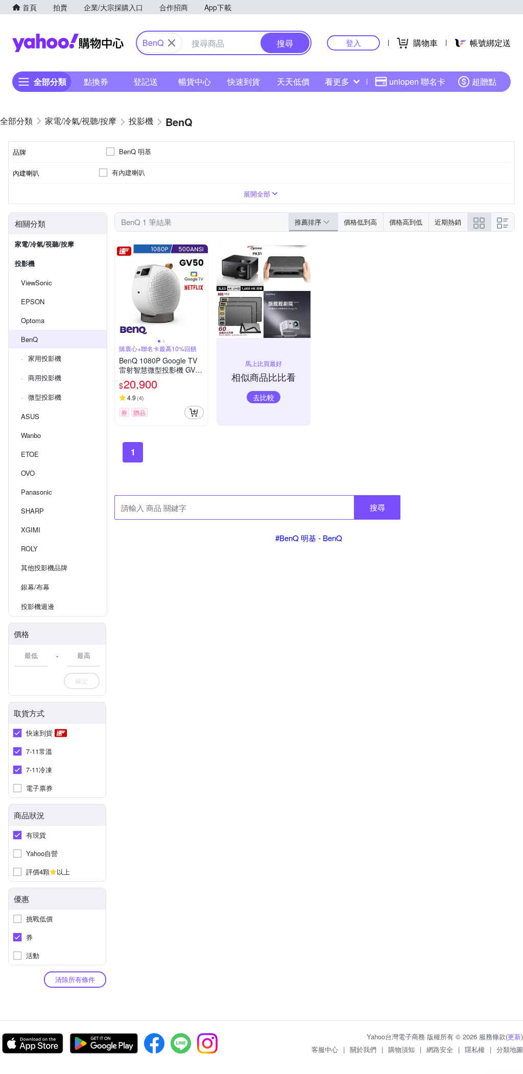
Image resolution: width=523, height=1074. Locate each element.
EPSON (32, 301)
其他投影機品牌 (44, 567)
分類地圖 (509, 1049)
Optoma (32, 320)
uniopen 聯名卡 (417, 81)
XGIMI (30, 529)
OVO (28, 473)
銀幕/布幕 (35, 587)
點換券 (96, 81)
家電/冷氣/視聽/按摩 (44, 244)
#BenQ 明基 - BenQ (308, 537)
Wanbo (31, 435)
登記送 (145, 81)
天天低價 (293, 81)
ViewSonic (36, 282)
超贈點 (484, 81)
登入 (353, 42)
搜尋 (377, 507)
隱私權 (475, 1049)
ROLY (29, 548)
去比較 (263, 397)
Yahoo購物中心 (68, 43)
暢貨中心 (194, 81)
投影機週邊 (37, 606)
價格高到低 (405, 222)
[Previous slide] (121, 291)
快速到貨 (243, 81)
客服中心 (325, 1049)
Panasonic (36, 492)
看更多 (337, 81)
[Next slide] (201, 291)
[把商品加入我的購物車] (194, 412)
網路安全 (439, 1049)
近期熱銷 (448, 222)
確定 (81, 681)
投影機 (25, 263)
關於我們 (363, 1049)
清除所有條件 (75, 979)
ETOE (30, 454)
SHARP (32, 511)
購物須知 (401, 1049)
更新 (514, 1036)
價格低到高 (360, 222)
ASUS (30, 416)
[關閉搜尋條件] (171, 43)
